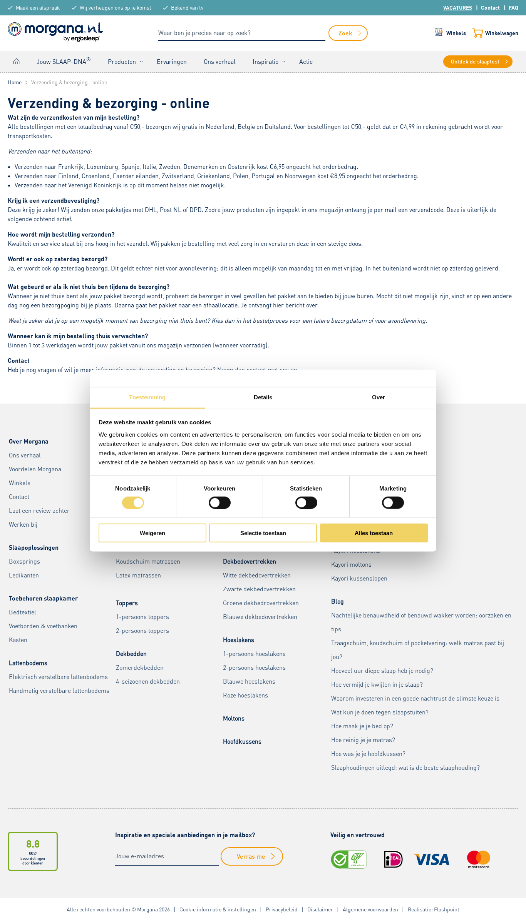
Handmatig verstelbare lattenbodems (59, 690)
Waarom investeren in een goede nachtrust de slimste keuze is (415, 698)
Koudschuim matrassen (148, 561)
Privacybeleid (282, 909)
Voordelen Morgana (35, 469)
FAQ (513, 7)
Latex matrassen (138, 575)
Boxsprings (24, 561)
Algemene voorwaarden (370, 909)
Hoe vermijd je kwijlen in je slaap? (377, 684)
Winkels (456, 33)
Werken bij (23, 524)
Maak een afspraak (38, 7)
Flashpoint (446, 909)
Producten (122, 61)
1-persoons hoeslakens (254, 653)
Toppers (127, 603)
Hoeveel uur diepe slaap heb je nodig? (382, 670)
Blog (337, 601)
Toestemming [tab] (147, 397)
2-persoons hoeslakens (254, 667)
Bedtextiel (22, 612)
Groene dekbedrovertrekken (261, 603)
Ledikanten (24, 575)
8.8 (33, 843)
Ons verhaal (220, 61)
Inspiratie (265, 61)
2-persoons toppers (142, 630)
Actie (306, 61)
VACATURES (457, 7)
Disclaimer (320, 909)
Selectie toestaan (263, 533)
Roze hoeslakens (245, 695)
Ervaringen (172, 61)
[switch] (220, 502)
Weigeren (152, 533)
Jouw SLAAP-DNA (64, 60)
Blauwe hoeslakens (249, 681)
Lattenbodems (28, 663)
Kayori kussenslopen (359, 578)
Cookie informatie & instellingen (217, 909)
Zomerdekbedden (140, 667)
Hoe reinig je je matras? (363, 740)
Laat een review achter (39, 510)
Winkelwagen (501, 33)
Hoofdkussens (242, 741)
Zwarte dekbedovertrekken (259, 589)
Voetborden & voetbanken (43, 626)
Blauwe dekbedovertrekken (260, 617)
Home (16, 61)
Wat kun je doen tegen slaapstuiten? (380, 712)
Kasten (18, 640)
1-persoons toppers (142, 617)
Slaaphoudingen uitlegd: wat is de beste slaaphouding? (405, 767)
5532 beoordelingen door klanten (32, 858)
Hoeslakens (238, 640)
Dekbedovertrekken (249, 561)
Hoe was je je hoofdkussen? (368, 753)
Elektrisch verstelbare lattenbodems (58, 677)
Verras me (251, 856)
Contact (490, 7)
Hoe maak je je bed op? (362, 726)
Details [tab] (263, 397)
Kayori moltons (351, 564)
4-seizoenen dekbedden (148, 681)
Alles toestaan (374, 533)
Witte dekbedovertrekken (257, 575)
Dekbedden (131, 653)
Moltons (234, 718)
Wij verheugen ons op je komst (115, 7)
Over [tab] (378, 397)
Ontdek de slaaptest (475, 61)
